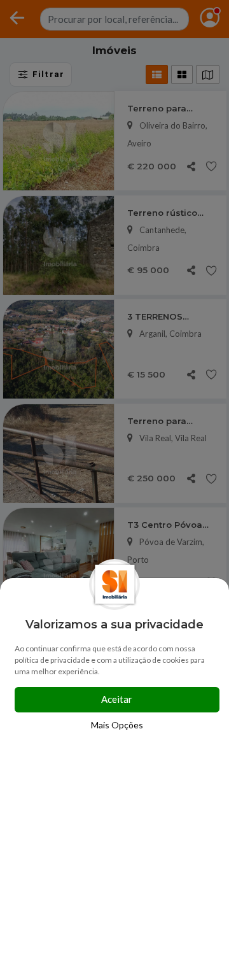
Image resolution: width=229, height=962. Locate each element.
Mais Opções (117, 724)
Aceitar (116, 699)
